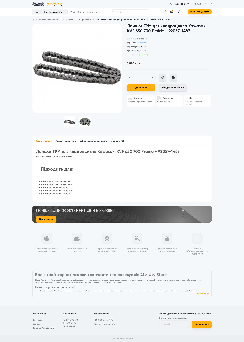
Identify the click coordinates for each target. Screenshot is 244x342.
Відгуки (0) (117, 140)
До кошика (141, 87)
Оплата (36, 324)
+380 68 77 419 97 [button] (103, 319)
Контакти (92, 12)
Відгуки (81, 12)
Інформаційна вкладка (93, 140)
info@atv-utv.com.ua (104, 324)
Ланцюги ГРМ (84, 19)
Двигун (69, 19)
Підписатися (202, 324)
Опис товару (44, 140)
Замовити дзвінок (199, 11)
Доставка (37, 320)
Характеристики (66, 140)
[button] (181, 4)
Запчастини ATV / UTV (50, 19)
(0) (147, 38)
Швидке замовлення (173, 87)
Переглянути (46, 219)
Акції (73, 12)
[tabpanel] (77, 68)
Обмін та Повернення (43, 328)
